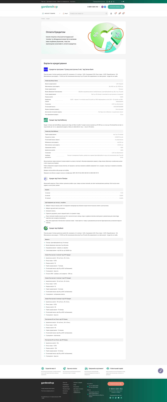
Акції (75, 384)
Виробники (66, 386)
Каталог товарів (78, 382)
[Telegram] (116, 1)
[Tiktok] (111, 1)
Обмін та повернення (63, 1)
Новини (65, 393)
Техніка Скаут (66, 388)
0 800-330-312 (92, 7)
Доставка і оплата (51, 1)
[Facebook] (109, 1)
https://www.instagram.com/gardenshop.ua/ (110, 398)
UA (122, 1)
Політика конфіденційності (47, 390)
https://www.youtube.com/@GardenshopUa (118, 398)
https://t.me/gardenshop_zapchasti (121, 398)
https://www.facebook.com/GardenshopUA (113, 398)
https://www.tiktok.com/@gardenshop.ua (116, 398)
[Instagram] (107, 1)
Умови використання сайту (47, 388)
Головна (43, 18)
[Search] (106, 13)
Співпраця (65, 384)
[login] (111, 13)
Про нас (43, 1)
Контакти (72, 1)
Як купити (76, 386)
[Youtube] (113, 1)
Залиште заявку (115, 7)
